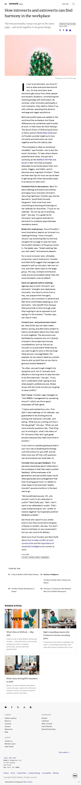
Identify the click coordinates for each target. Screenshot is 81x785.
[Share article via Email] (70, 30)
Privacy (6, 773)
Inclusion (8, 724)
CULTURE (24, 557)
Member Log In (10, 744)
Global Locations (10, 718)
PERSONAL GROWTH (34, 557)
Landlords (45, 721)
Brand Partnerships (49, 729)
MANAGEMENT (45, 557)
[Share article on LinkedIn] (67, 30)
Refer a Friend (47, 724)
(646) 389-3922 (10, 758)
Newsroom (8, 729)
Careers (7, 726)
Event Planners (47, 726)
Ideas (21, 4)
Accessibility (46, 773)
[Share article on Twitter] (60, 30)
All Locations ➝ (64, 752)
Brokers (44, 718)
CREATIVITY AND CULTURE (67, 24)
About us (8, 721)
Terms (13, 773)
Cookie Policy (21, 773)
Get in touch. (28, 782)
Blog (6, 732)
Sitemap (56, 773)
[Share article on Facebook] (63, 30)
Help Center (9, 746)
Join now (65, 4)
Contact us (8, 741)
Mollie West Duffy (45, 133)
